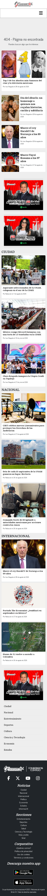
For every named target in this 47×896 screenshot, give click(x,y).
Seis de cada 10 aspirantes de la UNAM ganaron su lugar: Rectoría (22, 472)
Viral (23, 838)
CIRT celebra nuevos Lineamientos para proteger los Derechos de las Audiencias (23, 428)
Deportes (8, 725)
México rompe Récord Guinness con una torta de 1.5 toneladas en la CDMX (22, 333)
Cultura (8, 731)
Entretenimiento (12, 719)
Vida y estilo (24, 834)
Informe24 (23, 808)
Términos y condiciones (23, 857)
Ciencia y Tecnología (14, 737)
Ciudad (7, 706)
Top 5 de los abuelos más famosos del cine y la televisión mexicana (22, 81)
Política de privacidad (23, 851)
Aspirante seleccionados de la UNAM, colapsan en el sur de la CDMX (22, 289)
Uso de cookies (23, 854)
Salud (23, 828)
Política (23, 799)
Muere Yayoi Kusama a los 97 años (30, 158)
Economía (9, 744)
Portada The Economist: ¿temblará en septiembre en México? (22, 611)
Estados (8, 750)
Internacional (23, 796)
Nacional (8, 712)
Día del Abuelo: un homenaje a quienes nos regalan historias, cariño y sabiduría (31, 104)
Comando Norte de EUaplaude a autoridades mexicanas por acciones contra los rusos (22, 522)
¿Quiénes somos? (23, 848)
